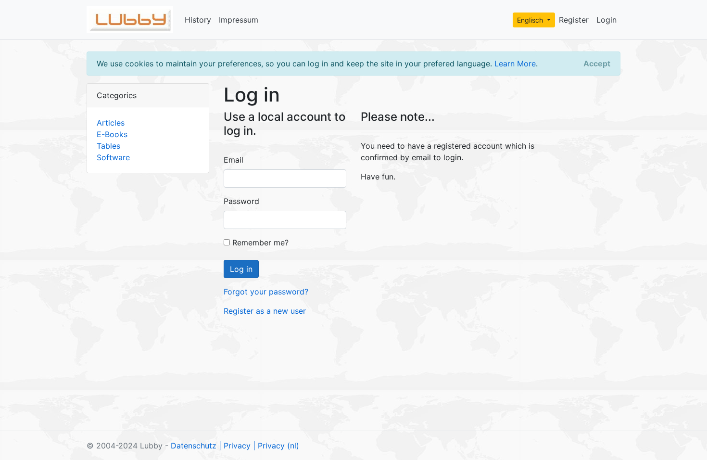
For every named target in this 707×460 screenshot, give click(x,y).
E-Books (112, 134)
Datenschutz (193, 445)
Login (606, 20)
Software (113, 157)
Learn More (515, 63)
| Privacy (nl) (276, 445)
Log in (241, 269)
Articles (111, 123)
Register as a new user (265, 311)
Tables (108, 146)
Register (574, 20)
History (198, 20)
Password (241, 201)
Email (233, 160)
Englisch (531, 20)
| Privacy (235, 445)
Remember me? (259, 242)
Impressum (238, 20)
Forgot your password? (266, 291)
